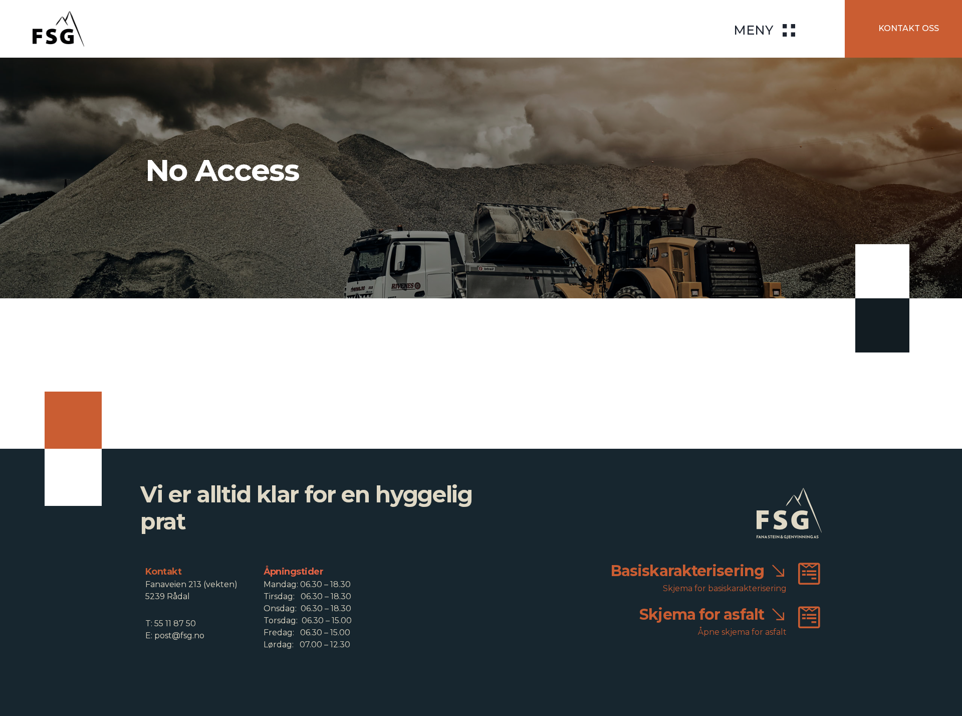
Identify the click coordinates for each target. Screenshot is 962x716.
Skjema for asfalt (701, 614)
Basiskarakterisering (687, 571)
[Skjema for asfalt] (809, 617)
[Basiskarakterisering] (809, 573)
